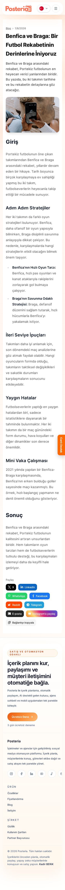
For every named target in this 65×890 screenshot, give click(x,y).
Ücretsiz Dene (20, 716)
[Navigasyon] (56, 8)
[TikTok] (52, 774)
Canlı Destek (61, 445)
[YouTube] (42, 774)
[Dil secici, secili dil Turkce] (43, 8)
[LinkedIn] (32, 774)
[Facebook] (21, 774)
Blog (8, 28)
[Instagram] (11, 774)
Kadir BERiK (46, 864)
